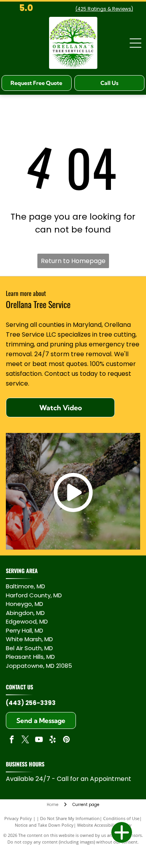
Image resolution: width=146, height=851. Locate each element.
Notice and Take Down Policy (44, 825)
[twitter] (25, 740)
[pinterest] (66, 740)
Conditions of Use (121, 818)
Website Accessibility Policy (104, 825)
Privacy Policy (18, 818)
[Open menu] (135, 43)
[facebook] (12, 740)
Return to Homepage (73, 260)
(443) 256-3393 (31, 703)
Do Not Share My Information (70, 818)
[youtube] (39, 740)
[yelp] (52, 740)
